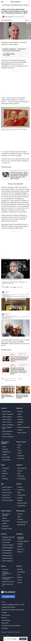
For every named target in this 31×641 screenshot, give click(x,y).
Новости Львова (7, 422)
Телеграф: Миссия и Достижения (11, 625)
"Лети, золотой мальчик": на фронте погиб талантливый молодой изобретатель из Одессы (19, 359)
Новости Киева (6, 411)
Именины (20, 551)
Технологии (5, 468)
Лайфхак (20, 500)
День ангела (21, 549)
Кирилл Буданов (6, 550)
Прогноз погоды (22, 432)
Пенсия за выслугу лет (7, 585)
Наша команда (6, 620)
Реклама (4, 612)
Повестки (20, 514)
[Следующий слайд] (29, 5)
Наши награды (6, 615)
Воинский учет (22, 524)
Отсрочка (20, 519)
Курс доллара (6, 457)
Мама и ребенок (22, 468)
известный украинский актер (10, 341)
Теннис (20, 450)
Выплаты (20, 416)
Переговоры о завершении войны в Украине (15, 5)
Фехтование (21, 458)
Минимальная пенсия (8, 581)
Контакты (4, 617)
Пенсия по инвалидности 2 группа (6, 573)
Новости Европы (7, 487)
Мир (2, 484)
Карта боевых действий (6, 514)
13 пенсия (5, 569)
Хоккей (19, 453)
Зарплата (20, 411)
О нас (3, 602)
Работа (20, 414)
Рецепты (19, 566)
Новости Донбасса (7, 431)
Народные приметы (23, 541)
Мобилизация (20, 510)
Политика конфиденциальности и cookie (13, 604)
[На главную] (15, 2)
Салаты (20, 580)
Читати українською (6, 20)
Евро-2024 (20, 455)
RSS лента (5, 628)
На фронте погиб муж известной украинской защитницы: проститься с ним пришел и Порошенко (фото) (18, 370)
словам (5, 151)
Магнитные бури (22, 503)
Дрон (3, 476)
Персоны (4, 534)
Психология (21, 476)
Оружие (4, 523)
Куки (14, 638)
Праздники (19, 534)
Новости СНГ (6, 495)
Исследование (22, 478)
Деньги (4, 446)
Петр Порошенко (7, 553)
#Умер (14, 378)
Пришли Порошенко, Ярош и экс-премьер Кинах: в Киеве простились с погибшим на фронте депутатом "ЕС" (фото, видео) (19, 175)
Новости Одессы (7, 419)
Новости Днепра (7, 416)
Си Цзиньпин (6, 542)
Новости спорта (21, 442)
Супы (19, 574)
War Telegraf (13, 170)
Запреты (20, 546)
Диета (19, 473)
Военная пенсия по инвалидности (7, 578)
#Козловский (8, 378)
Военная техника (7, 528)
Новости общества (12, 365)
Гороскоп (20, 487)
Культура (20, 497)
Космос (4, 470)
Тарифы (4, 454)
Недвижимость (6, 451)
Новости (3, 408)
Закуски (20, 582)
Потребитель (21, 489)
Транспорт (5, 449)
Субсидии (20, 419)
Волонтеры (5, 526)
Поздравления (22, 505)
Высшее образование (24, 427)
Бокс (19, 447)
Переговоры (5, 520)
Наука (3, 465)
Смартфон (5, 478)
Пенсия (3, 566)
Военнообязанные (23, 522)
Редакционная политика (8, 607)
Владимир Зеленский (8, 537)
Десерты (20, 577)
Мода (19, 492)
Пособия (20, 430)
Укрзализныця (6, 459)
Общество (19, 408)
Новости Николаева (8, 436)
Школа (19, 424)
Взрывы (4, 518)
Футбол (20, 445)
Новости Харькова (7, 414)
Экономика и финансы (5, 442)
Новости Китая (6, 497)
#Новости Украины (10, 380)
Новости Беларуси (7, 500)
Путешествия (21, 495)
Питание (20, 470)
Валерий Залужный (7, 547)
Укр (29, 1)
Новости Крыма (6, 434)
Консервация (21, 572)
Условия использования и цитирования (13, 609)
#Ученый (19, 378)
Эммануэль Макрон (7, 545)
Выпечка (20, 569)
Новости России (6, 492)
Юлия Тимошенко (7, 555)
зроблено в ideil (5, 635)
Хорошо (23, 638)
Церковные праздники (21, 538)
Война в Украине (6, 510)
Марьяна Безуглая (7, 558)
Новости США (6, 489)
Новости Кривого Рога (7, 428)
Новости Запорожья (8, 424)
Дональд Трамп (6, 539)
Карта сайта (5, 623)
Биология (5, 473)
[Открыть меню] (2, 2)
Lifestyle (18, 484)
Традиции (20, 543)
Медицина (20, 422)
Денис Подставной (9, 16)
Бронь (19, 516)
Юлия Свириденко (7, 560)
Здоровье (19, 465)
